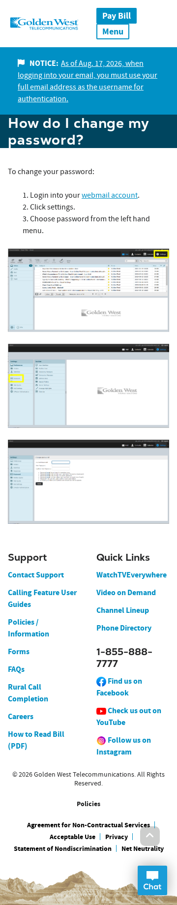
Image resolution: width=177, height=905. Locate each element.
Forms (19, 651)
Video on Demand (126, 592)
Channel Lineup (122, 610)
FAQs (16, 669)
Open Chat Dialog (152, 880)
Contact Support (36, 575)
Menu (112, 31)
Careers (20, 716)
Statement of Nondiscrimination (63, 848)
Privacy (116, 837)
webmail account (110, 195)
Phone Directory (123, 628)
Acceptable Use (72, 837)
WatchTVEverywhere (131, 575)
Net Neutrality (142, 848)
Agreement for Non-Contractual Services (88, 825)
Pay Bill (116, 16)
